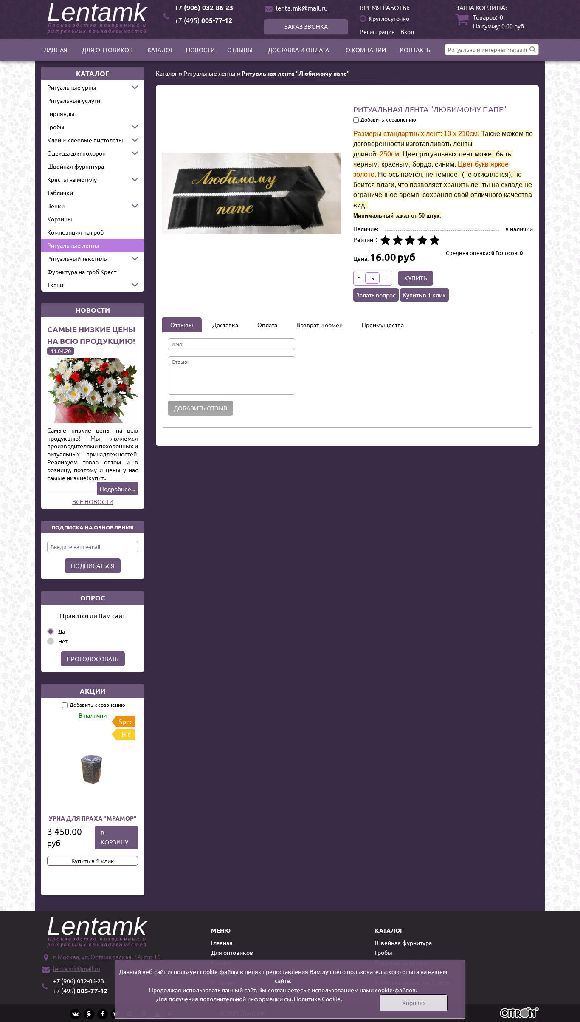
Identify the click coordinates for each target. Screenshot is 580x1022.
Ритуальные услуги (73, 100)
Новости (200, 50)
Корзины (59, 219)
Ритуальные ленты (73, 245)
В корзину (114, 837)
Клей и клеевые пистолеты (85, 140)
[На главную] (99, 18)
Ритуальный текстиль (77, 258)
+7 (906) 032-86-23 (204, 7)
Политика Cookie (317, 998)
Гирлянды (61, 113)
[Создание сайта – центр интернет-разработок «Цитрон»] (519, 1013)
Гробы (56, 126)
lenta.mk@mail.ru (302, 8)
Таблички (60, 192)
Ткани (55, 285)
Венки (56, 205)
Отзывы (240, 50)
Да (61, 631)
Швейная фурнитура (75, 166)
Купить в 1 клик (92, 860)
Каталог (160, 50)
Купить (415, 278)
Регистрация (377, 31)
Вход (407, 31)
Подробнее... (117, 489)
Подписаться (93, 565)
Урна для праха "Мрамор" (93, 818)
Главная (54, 50)
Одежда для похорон (76, 153)
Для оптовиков (107, 50)
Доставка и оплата (298, 50)
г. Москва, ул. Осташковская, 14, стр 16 (106, 956)
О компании (366, 50)
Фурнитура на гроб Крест (81, 271)
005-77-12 (203, 20)
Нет (63, 641)
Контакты (416, 50)
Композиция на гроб (75, 232)
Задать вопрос (376, 295)
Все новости (92, 501)
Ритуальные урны (71, 87)
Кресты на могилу (72, 179)
